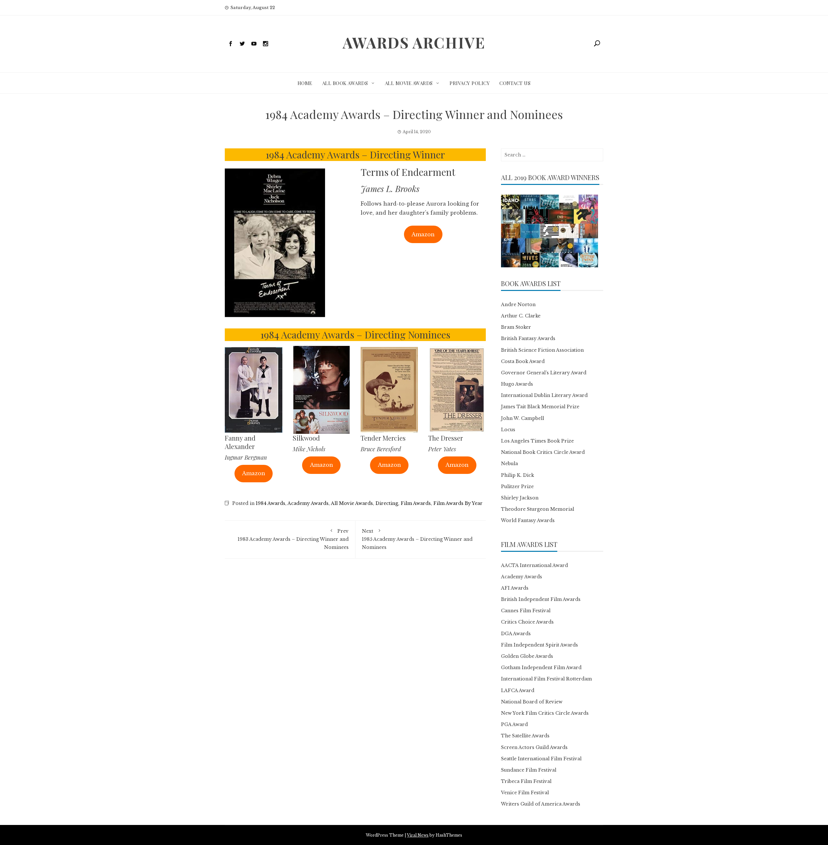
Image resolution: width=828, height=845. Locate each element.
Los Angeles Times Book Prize (537, 441)
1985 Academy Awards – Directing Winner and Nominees (417, 539)
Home (305, 83)
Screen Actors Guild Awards (534, 747)
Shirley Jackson (520, 498)
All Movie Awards (409, 83)
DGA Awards (516, 633)
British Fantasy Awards (528, 338)
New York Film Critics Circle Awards (545, 713)
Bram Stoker (516, 327)
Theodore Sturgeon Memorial (537, 509)
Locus (508, 430)
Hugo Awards (517, 384)
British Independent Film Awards (541, 599)
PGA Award (514, 724)
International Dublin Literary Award (544, 395)
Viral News (418, 835)
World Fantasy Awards (528, 520)
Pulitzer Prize (517, 486)
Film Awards (416, 503)
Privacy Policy (470, 83)
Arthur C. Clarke (520, 316)
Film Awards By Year (458, 503)
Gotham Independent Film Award (541, 667)
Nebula (509, 463)
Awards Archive (414, 42)
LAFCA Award (517, 690)
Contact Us (514, 83)
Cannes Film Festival (525, 611)
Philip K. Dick (517, 475)
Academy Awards (308, 503)
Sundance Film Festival (528, 770)
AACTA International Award (534, 565)
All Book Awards (345, 83)
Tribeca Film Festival (526, 781)
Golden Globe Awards (527, 656)
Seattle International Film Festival (541, 759)
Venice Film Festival (525, 793)
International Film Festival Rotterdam (546, 679)
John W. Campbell (522, 418)
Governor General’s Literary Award (543, 373)
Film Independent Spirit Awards (539, 645)
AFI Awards (514, 588)
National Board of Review (531, 702)
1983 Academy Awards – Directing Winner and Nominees (293, 539)
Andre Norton (518, 304)
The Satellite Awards (525, 736)
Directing (387, 503)
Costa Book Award (523, 361)
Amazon (423, 234)
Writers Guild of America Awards (540, 804)
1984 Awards (270, 503)
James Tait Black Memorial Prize (540, 407)
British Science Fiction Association (542, 350)
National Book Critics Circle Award (543, 452)
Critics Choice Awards (527, 622)
